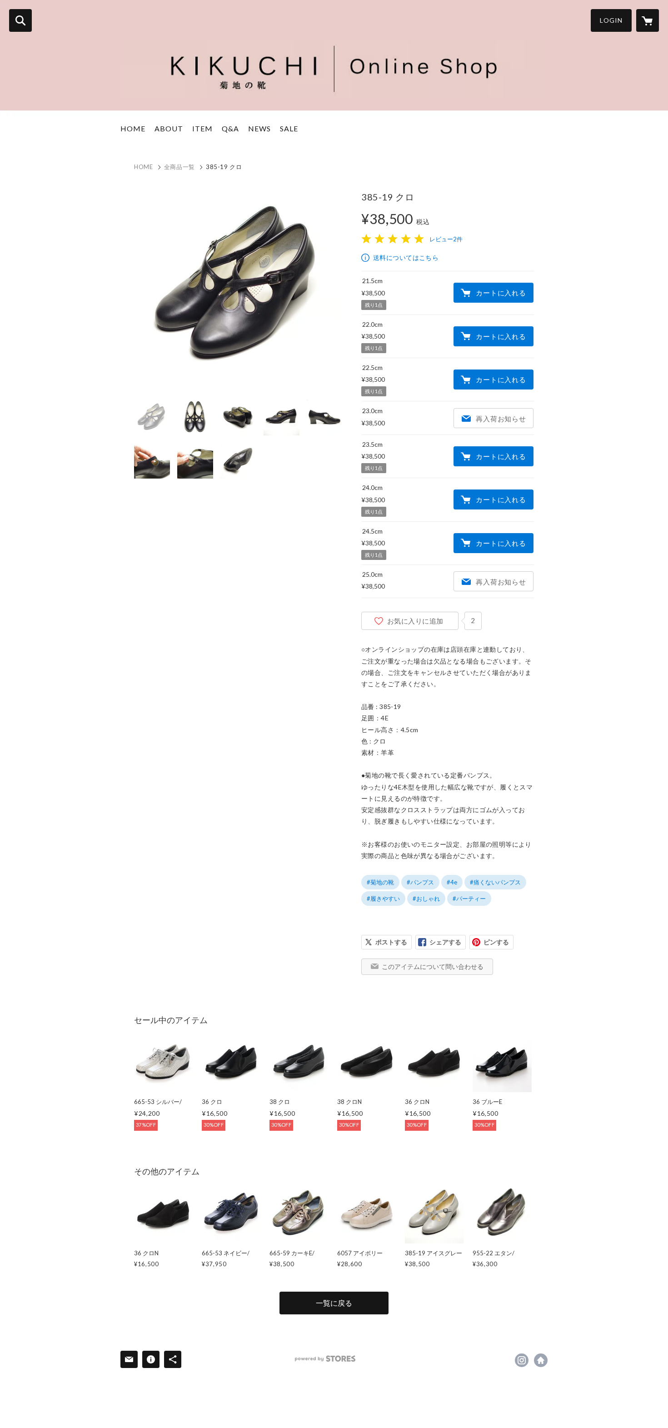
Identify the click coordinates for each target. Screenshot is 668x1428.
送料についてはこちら (406, 257)
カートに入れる (501, 293)
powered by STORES (325, 1358)
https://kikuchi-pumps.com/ (541, 1360)
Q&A (230, 128)
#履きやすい (383, 898)
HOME (132, 128)
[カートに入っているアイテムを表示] (647, 20)
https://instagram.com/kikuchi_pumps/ (521, 1360)
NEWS (259, 128)
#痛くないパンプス (495, 882)
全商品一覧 (179, 166)
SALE (289, 128)
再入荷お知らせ (501, 418)
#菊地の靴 (380, 882)
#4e (452, 882)
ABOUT (169, 128)
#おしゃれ (426, 898)
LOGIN (611, 20)
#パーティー (469, 898)
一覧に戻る (334, 1302)
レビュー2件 (446, 239)
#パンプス (420, 882)
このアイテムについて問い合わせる (433, 966)
